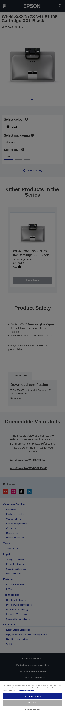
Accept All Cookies (32, 696)
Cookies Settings (32, 709)
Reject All (32, 703)
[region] (32, 697)
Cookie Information (26, 690)
